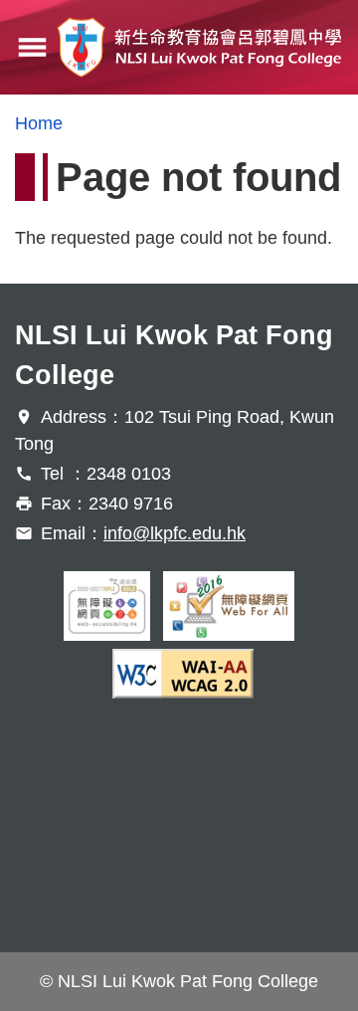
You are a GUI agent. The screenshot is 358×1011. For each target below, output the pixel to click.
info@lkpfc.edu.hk (174, 533)
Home (39, 123)
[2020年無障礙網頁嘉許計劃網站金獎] (107, 606)
